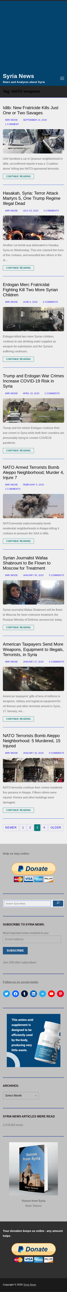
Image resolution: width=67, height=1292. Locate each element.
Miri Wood (11, 120)
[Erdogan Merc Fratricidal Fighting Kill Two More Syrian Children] (33, 319)
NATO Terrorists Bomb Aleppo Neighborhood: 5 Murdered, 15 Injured (31, 740)
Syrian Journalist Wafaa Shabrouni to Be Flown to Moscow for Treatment (27, 563)
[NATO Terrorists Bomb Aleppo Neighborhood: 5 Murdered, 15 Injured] (33, 770)
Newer (11, 827)
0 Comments (51, 211)
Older (56, 827)
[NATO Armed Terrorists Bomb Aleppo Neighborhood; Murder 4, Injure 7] (33, 506)
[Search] (58, 904)
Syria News (18, 76)
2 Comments (52, 393)
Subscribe (15, 950)
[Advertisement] (33, 36)
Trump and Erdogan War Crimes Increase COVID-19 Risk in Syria (33, 380)
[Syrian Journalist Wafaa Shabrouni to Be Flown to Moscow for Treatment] (33, 592)
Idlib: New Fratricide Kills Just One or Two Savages (30, 110)
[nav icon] (62, 78)
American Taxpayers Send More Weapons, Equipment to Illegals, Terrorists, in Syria (33, 649)
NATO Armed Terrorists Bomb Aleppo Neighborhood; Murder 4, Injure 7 (33, 472)
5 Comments (56, 575)
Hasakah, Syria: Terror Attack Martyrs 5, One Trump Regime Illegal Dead (31, 198)
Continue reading (18, 176)
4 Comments (56, 662)
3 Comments (50, 302)
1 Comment (12, 124)
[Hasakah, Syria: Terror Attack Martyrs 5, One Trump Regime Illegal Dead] (33, 228)
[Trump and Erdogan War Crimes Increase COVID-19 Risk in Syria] (33, 410)
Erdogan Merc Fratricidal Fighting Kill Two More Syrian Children (30, 289)
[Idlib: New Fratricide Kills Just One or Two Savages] (33, 141)
